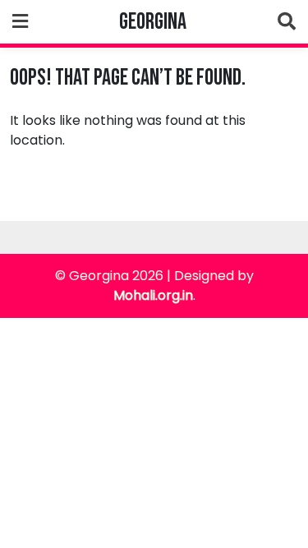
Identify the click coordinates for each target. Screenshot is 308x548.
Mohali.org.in (153, 295)
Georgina (152, 21)
